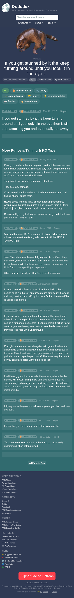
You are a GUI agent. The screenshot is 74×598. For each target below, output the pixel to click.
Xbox (65, 586)
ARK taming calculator (23, 586)
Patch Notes (10, 486)
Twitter (5, 504)
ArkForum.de (10, 546)
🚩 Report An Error (10, 558)
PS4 (70, 586)
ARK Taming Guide (10, 522)
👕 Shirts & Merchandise (13, 561)
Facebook (6, 507)
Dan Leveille (27, 588)
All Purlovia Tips (37, 463)
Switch (16, 588)
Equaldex (44, 592)
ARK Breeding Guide (11, 528)
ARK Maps (6, 480)
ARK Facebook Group (11, 510)
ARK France (10, 543)
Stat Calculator (45, 80)
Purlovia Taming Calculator (15, 80)
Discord (5, 501)
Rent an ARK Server (10, 537)
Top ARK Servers (9, 540)
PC (60, 586)
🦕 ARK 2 (6, 567)
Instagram (6, 513)
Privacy (57, 588)
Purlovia (37, 59)
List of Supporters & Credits (37, 582)
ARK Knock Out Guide (11, 525)
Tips (32, 80)
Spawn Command (62, 80)
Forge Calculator (9, 483)
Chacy (54, 592)
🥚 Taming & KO (30, 111)
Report (63, 111)
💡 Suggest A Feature (11, 555)
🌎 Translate (7, 564)
